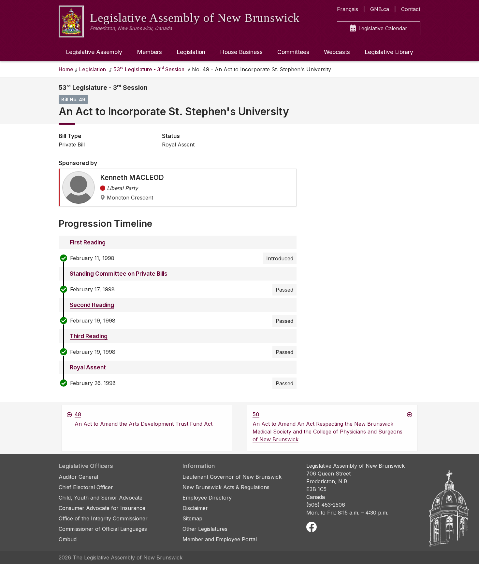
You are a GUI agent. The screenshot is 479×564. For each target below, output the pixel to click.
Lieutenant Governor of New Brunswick (232, 477)
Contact (410, 9)
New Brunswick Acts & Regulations (225, 487)
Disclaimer (195, 508)
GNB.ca (379, 9)
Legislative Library (389, 51)
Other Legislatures (204, 529)
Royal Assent (88, 367)
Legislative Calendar (382, 28)
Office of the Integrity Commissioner (103, 518)
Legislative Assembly (94, 51)
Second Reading (92, 304)
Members (149, 51)
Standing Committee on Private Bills (118, 273)
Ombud (68, 539)
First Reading (88, 242)
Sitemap (192, 518)
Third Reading (89, 336)
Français (347, 9)
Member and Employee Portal (219, 539)
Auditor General (78, 477)
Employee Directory (207, 497)
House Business (241, 51)
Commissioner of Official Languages (103, 529)
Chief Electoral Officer (86, 487)
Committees (293, 51)
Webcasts (337, 51)
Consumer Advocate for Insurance (102, 508)
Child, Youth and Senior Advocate (100, 497)
